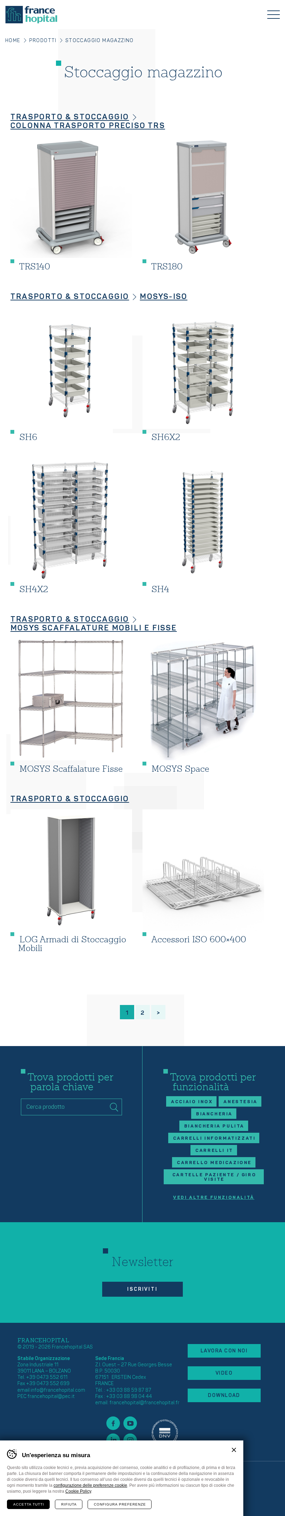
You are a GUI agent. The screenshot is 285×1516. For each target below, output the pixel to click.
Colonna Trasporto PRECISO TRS (87, 125)
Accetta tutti (28, 1504)
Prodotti (43, 41)
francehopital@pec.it (51, 1396)
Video (224, 1373)
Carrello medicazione (214, 1162)
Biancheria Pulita (214, 1126)
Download (224, 1395)
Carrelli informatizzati (214, 1138)
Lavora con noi (224, 1351)
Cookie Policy (78, 1491)
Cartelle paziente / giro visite (214, 1177)
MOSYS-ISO (163, 296)
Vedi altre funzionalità (213, 1197)
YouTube (130, 1423)
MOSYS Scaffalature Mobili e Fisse (93, 628)
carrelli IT (214, 1150)
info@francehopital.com (58, 1390)
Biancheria (214, 1114)
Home (13, 41)
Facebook (113, 1423)
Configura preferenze (120, 1504)
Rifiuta (69, 1504)
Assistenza (164, 1432)
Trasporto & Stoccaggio (69, 117)
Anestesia (240, 1102)
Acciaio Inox (192, 1102)
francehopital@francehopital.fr (144, 1403)
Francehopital (31, 14)
